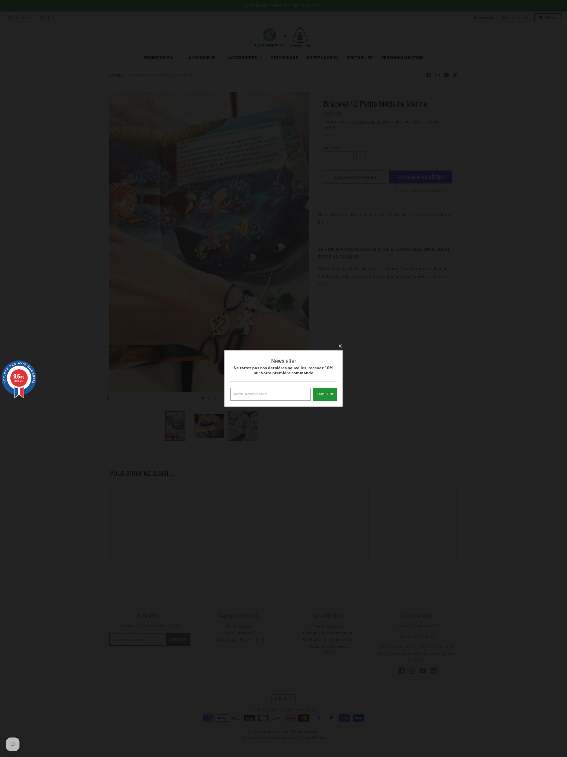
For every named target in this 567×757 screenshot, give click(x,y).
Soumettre (325, 394)
